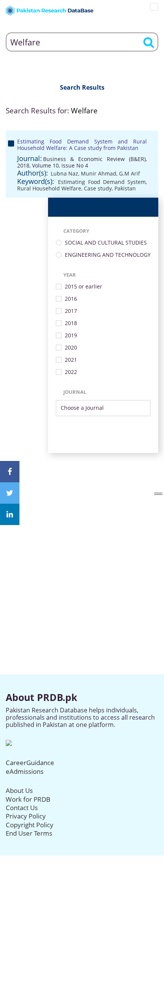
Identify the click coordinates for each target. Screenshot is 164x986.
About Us (19, 790)
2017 (71, 311)
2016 (71, 299)
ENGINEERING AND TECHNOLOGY (108, 255)
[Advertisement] (82, 535)
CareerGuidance (30, 762)
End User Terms (29, 833)
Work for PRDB (28, 799)
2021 (71, 360)
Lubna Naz (64, 173)
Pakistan (125, 188)
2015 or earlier (83, 287)
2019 (71, 335)
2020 (71, 348)
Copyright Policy (29, 824)
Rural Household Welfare (49, 188)
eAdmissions (24, 771)
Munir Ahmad (98, 173)
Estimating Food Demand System (102, 181)
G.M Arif (129, 173)
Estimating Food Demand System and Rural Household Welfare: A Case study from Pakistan (82, 144)
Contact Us (22, 807)
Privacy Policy (26, 816)
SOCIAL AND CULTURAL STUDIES (106, 243)
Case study (98, 188)
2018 (71, 323)
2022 (71, 372)
